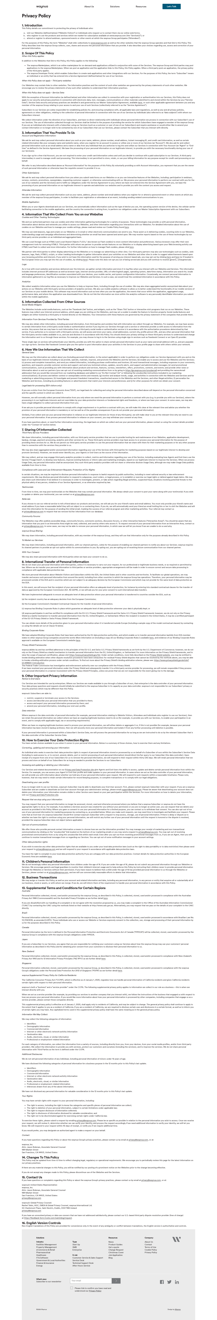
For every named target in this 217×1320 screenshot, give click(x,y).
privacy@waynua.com (84, 494)
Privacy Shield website (160, 655)
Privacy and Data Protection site (79, 769)
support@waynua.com (132, 789)
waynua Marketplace (40, 65)
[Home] (60, 7)
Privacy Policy (95, 1291)
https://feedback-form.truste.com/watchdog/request (48, 1218)
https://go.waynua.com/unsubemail (141, 370)
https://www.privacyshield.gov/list (84, 655)
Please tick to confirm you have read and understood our (93, 1289)
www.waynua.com (99, 43)
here (140, 102)
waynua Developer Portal (42, 73)
